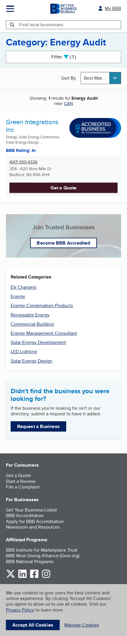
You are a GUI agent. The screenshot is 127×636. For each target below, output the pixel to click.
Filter (68, 56)
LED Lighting (24, 351)
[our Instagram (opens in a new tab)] (46, 576)
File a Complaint (23, 486)
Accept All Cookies (32, 625)
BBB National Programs (29, 561)
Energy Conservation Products (42, 305)
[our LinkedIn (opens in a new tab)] (22, 576)
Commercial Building (32, 324)
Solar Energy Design (31, 361)
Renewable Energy (30, 315)
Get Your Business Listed (31, 509)
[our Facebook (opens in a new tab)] (34, 576)
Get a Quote (63, 187)
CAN (68, 103)
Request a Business (38, 426)
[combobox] (101, 78)
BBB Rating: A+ (21, 150)
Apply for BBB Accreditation (35, 521)
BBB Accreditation (25, 515)
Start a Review (20, 481)
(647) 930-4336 (23, 162)
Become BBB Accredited (63, 243)
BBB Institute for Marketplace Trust (41, 550)
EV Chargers (23, 287)
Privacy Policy (20, 610)
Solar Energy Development (38, 342)
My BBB (113, 8)
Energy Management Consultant (44, 333)
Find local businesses (41, 24)
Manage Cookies (81, 625)
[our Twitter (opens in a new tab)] (10, 576)
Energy (18, 296)
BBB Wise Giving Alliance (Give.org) (42, 555)
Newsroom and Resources (33, 527)
